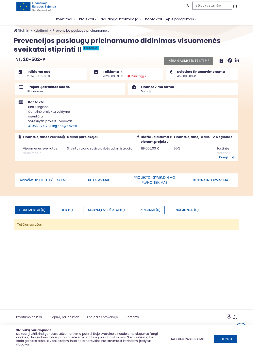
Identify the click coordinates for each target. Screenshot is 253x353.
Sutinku (225, 339)
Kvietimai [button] (64, 19)
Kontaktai (153, 19)
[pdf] (221, 60)
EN (235, 6)
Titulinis (23, 30)
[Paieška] (187, 5)
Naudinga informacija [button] (119, 19)
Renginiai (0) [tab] (150, 210)
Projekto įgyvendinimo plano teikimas (154, 180)
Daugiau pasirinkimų (187, 339)
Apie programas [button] (180, 19)
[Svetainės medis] (235, 316)
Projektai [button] (86, 19)
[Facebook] (230, 60)
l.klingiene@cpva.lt (62, 126)
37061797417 (38, 126)
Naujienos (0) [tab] (187, 210)
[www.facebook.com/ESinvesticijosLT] (229, 316)
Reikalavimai (98, 180)
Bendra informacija (210, 180)
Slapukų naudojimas (64, 317)
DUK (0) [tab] (67, 210)
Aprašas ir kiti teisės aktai (43, 180)
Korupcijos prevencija (102, 317)
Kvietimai (41, 30)
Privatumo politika (29, 317)
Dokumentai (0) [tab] (32, 210)
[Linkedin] (237, 60)
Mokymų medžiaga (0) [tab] (106, 210)
